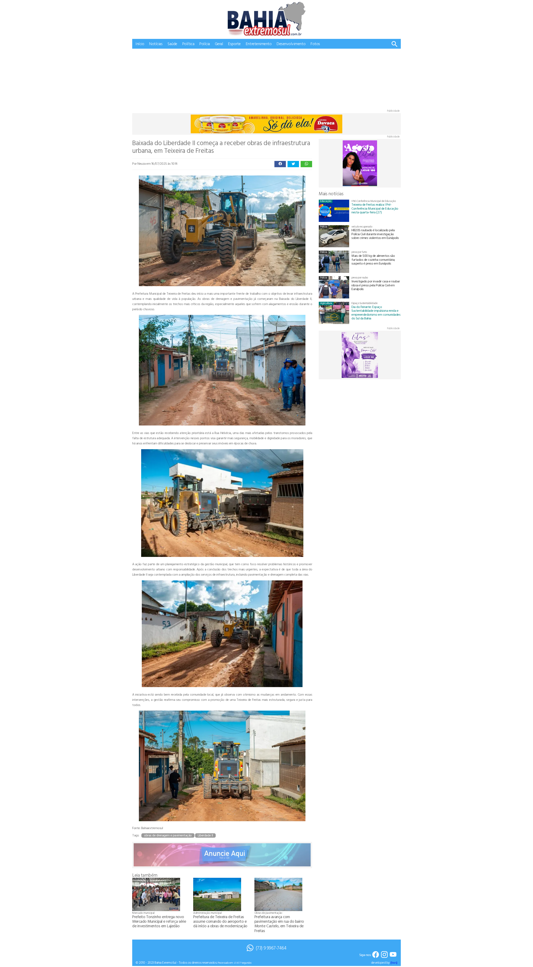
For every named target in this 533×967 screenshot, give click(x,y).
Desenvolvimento (290, 44)
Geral (219, 44)
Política (188, 44)
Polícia (204, 44)
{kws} (393, 962)
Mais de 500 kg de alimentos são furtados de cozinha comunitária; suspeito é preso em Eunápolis (373, 259)
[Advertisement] (266, 80)
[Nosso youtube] (393, 954)
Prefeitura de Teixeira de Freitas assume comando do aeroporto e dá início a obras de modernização (220, 921)
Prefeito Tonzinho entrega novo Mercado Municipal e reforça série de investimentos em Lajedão (159, 921)
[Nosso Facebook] (375, 954)
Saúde (172, 44)
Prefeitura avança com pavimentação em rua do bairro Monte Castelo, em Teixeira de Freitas (279, 923)
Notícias (155, 44)
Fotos (315, 44)
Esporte (234, 44)
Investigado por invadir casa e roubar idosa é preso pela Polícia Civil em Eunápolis (375, 285)
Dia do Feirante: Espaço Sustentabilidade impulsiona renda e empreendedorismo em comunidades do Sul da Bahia (375, 312)
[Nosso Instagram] (384, 954)
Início (140, 44)
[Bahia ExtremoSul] (266, 19)
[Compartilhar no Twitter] (293, 164)
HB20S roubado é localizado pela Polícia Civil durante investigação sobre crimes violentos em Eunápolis (375, 234)
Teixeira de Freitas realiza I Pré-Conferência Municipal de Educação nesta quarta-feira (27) (374, 208)
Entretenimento (258, 44)
